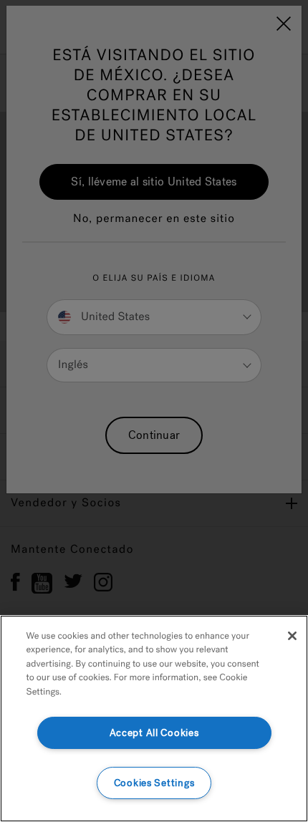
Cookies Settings (154, 783)
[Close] (292, 636)
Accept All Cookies (154, 733)
